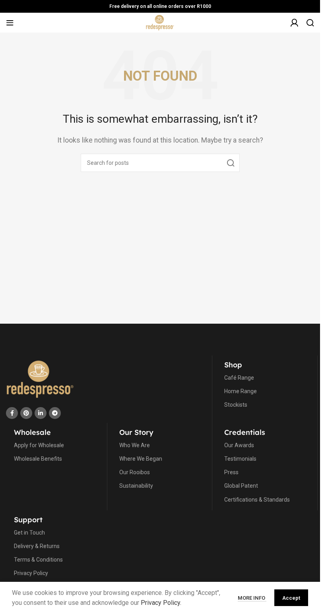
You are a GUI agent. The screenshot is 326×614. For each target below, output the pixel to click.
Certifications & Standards (257, 499)
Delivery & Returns (37, 546)
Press (231, 472)
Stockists (235, 405)
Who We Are (134, 445)
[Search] (310, 23)
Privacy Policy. (161, 602)
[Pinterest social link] (26, 413)
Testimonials (240, 459)
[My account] (294, 27)
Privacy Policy (31, 573)
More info (252, 598)
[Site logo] (160, 22)
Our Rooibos (134, 472)
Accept (291, 598)
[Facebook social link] (12, 413)
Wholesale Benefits (38, 459)
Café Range (239, 378)
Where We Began (140, 459)
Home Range (240, 391)
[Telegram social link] (55, 413)
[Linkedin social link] (41, 413)
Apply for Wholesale (39, 445)
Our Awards (239, 445)
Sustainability (136, 486)
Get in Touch (29, 532)
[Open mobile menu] (10, 23)
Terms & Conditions (38, 559)
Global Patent (241, 486)
